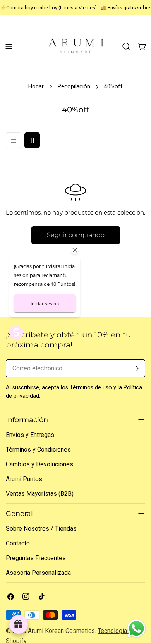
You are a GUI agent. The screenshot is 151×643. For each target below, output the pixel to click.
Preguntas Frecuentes (36, 558)
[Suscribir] (136, 368)
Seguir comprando (76, 235)
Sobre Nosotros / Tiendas (41, 528)
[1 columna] (13, 140)
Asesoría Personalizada (38, 572)
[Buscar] (126, 46)
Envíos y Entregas (30, 434)
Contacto (18, 543)
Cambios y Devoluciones (39, 464)
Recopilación (74, 86)
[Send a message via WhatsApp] (136, 628)
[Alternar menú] (9, 46)
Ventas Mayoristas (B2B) (40, 493)
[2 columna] (32, 140)
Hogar (36, 86)
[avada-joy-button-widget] (18, 624)
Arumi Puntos (24, 479)
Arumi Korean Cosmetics (61, 630)
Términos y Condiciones (38, 449)
